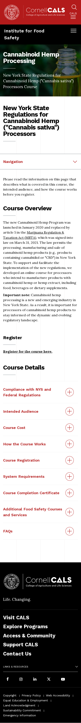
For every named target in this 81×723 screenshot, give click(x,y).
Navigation (13, 161)
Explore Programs (25, 626)
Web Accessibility (58, 695)
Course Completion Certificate (31, 493)
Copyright (9, 695)
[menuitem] (73, 16)
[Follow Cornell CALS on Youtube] (63, 679)
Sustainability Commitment (22, 710)
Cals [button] (73, 13)
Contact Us (17, 654)
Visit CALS (16, 618)
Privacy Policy (31, 695)
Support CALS (20, 645)
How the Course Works (24, 444)
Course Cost (14, 427)
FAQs (7, 531)
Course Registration (21, 460)
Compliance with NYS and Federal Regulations (27, 392)
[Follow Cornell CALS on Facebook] (7, 679)
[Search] (74, 7)
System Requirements (23, 476)
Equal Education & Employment (25, 700)
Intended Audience (20, 411)
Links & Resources (15, 666)
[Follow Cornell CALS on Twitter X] (48, 679)
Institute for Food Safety (24, 34)
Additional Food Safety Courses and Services (32, 512)
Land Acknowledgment (19, 705)
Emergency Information (19, 715)
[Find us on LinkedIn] (35, 679)
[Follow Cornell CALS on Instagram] (21, 679)
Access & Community (29, 636)
